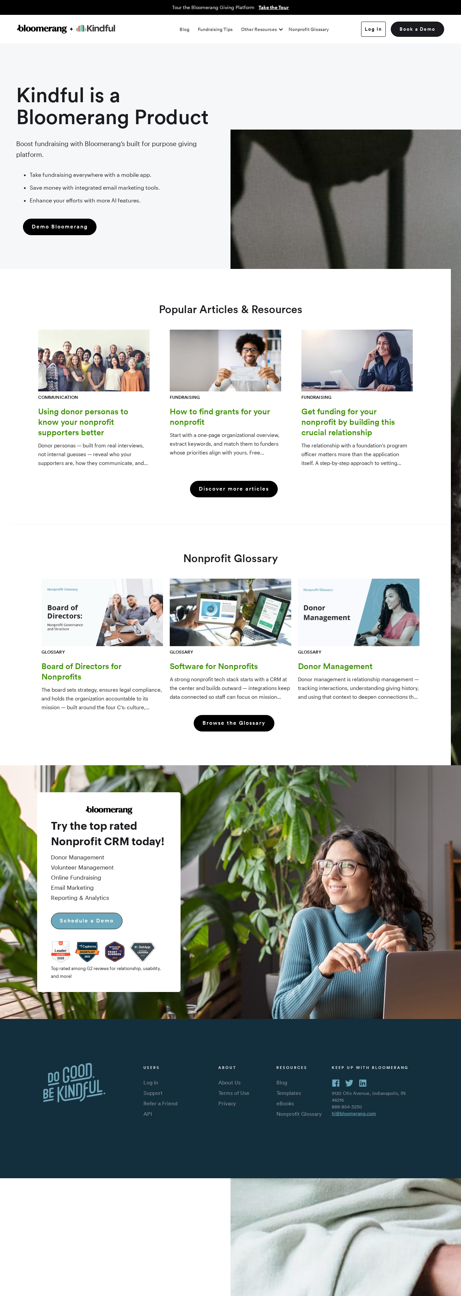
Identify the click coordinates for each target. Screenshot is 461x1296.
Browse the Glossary (234, 722)
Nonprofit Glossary (309, 29)
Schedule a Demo (87, 920)
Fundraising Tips (215, 29)
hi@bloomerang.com (354, 1113)
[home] (66, 29)
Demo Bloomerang (60, 226)
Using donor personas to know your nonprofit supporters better (83, 421)
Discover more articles (234, 488)
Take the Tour (274, 7)
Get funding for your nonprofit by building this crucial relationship (348, 421)
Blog (184, 29)
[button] (260, 29)
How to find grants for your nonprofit (220, 416)
